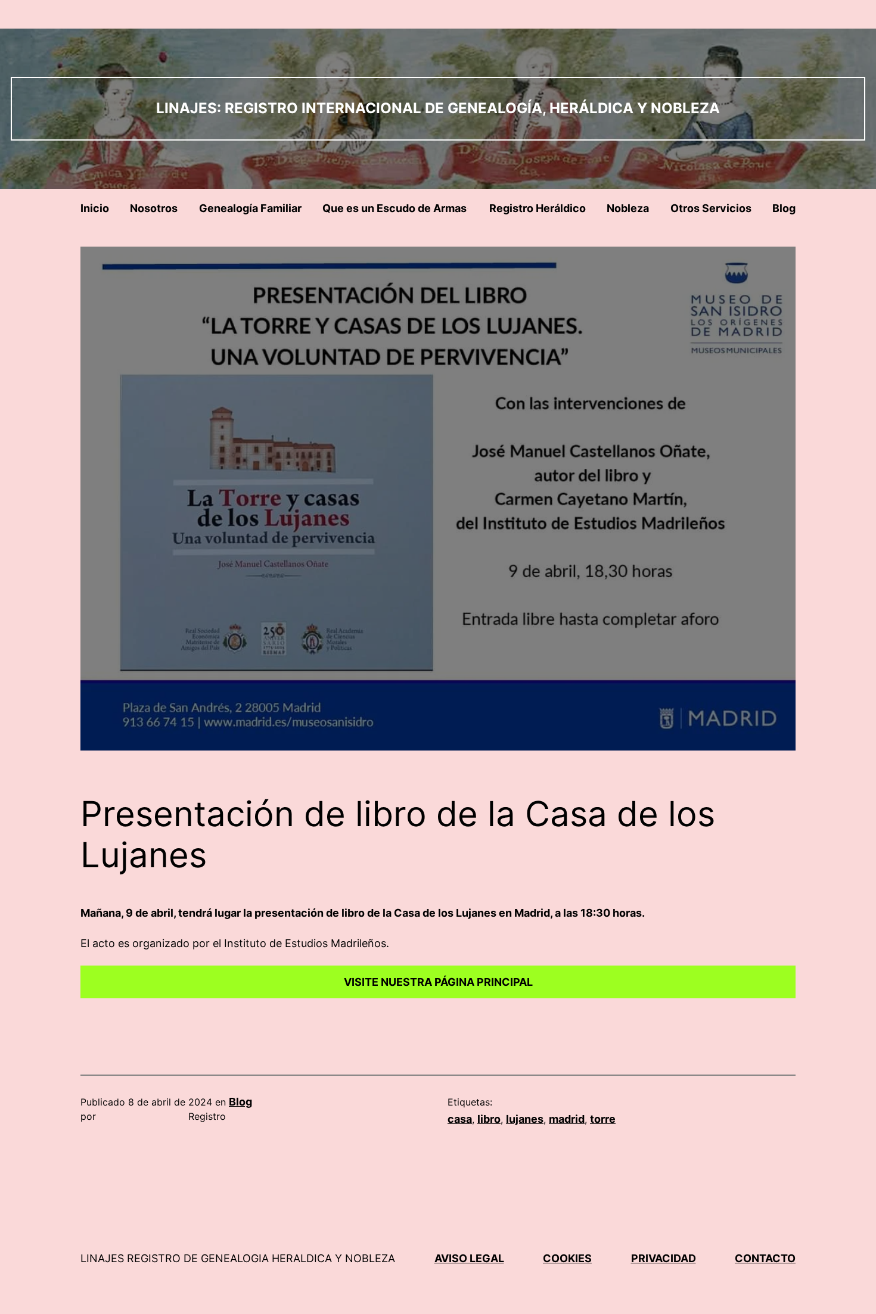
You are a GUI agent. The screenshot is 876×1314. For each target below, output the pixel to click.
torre (603, 1119)
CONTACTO (765, 1258)
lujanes (524, 1119)
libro (489, 1119)
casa (460, 1119)
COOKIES (567, 1258)
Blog (240, 1101)
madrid (567, 1119)
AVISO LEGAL (469, 1258)
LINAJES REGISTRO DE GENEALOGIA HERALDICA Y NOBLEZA (237, 1258)
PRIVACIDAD (663, 1258)
